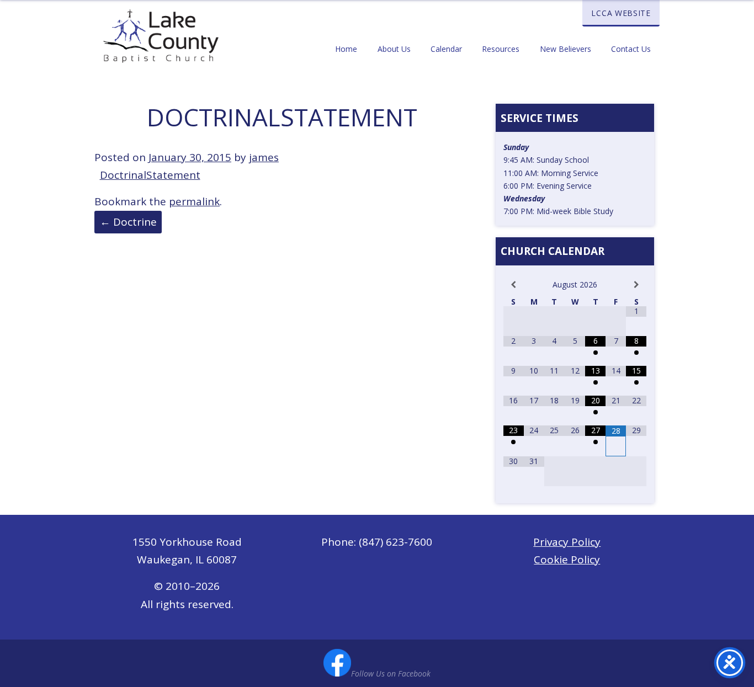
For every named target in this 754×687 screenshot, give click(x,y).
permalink (194, 201)
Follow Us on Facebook (391, 673)
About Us (394, 49)
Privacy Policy (567, 542)
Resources (500, 49)
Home (346, 49)
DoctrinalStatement (150, 175)
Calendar (446, 49)
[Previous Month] (513, 285)
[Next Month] (636, 285)
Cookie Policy (567, 559)
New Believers (565, 49)
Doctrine (128, 222)
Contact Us (631, 49)
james (264, 157)
